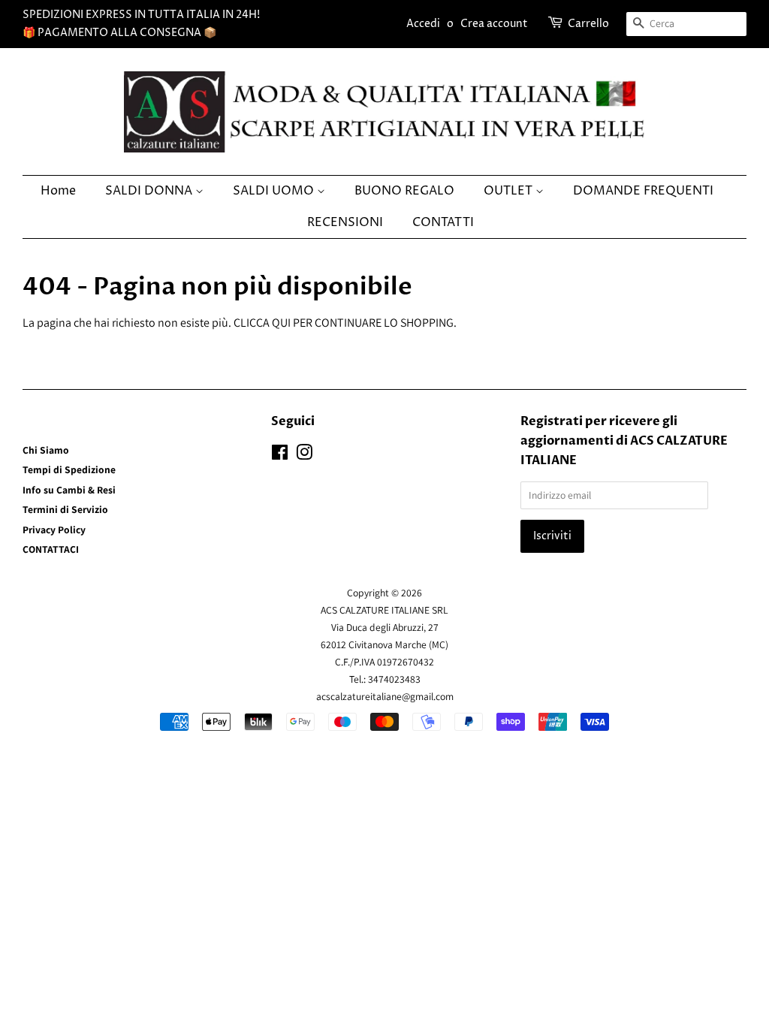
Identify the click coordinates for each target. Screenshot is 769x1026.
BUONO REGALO (404, 191)
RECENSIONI (345, 222)
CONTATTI (443, 222)
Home (58, 191)
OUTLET (509, 191)
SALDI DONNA (150, 191)
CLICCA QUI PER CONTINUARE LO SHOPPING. (345, 322)
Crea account (494, 24)
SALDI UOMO (275, 191)
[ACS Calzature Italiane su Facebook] (279, 455)
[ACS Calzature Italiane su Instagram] (304, 455)
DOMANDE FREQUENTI (643, 191)
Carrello (588, 24)
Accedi (423, 24)
